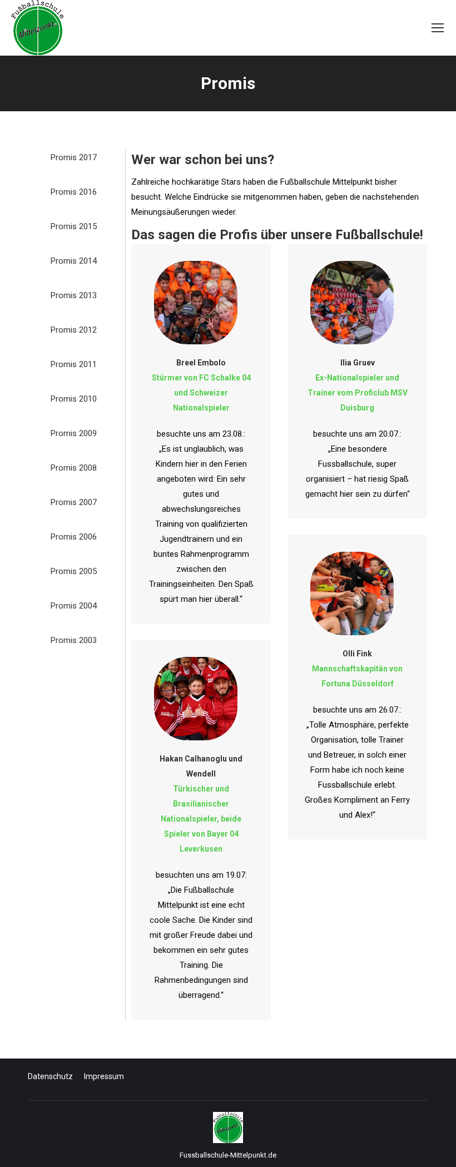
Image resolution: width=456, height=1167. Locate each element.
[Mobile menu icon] (437, 28)
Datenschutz (50, 1076)
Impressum (104, 1076)
